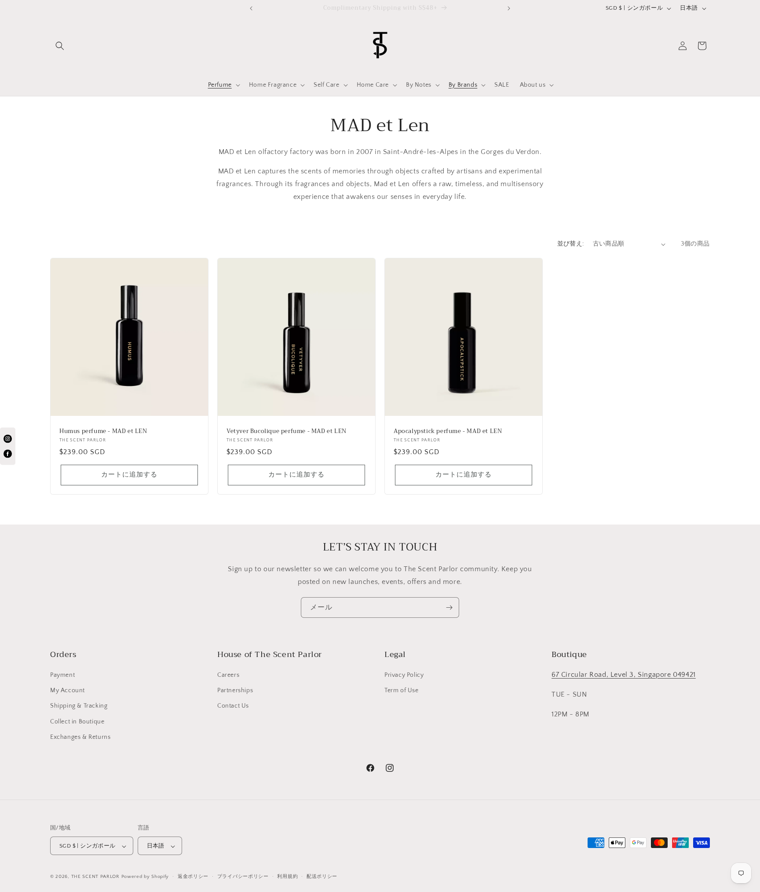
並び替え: (570, 243)
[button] (59, 45)
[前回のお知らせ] (251, 8)
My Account (67, 690)
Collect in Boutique (77, 721)
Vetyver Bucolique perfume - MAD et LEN (287, 431)
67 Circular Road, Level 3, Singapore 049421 (624, 675)
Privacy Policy (404, 675)
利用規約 (287, 876)
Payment (62, 675)
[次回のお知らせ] (509, 8)
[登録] (449, 607)
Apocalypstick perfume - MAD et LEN (448, 431)
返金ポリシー (193, 876)
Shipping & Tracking (78, 706)
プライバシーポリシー (243, 876)
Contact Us (233, 706)
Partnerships (235, 690)
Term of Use (401, 690)
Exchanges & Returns (80, 737)
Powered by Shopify (145, 877)
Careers (228, 675)
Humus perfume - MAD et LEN (103, 431)
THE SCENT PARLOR (95, 877)
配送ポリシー (322, 876)
